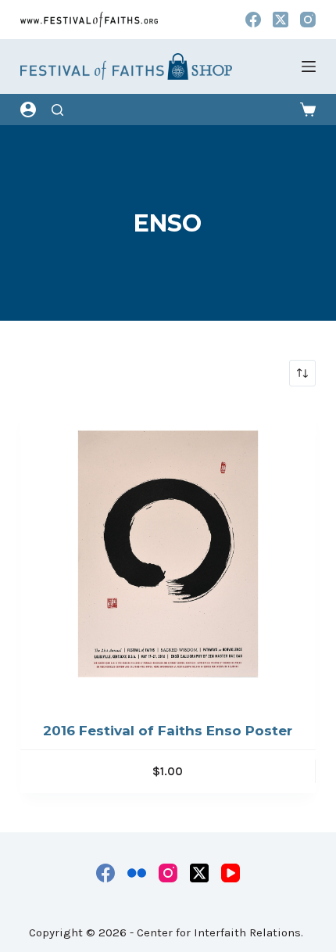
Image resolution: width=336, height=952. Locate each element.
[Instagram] (308, 19)
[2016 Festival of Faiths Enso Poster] (168, 554)
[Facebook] (253, 19)
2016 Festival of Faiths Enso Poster (167, 730)
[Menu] (309, 66)
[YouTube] (230, 873)
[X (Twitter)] (280, 19)
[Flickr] (136, 873)
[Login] (28, 109)
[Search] (57, 110)
